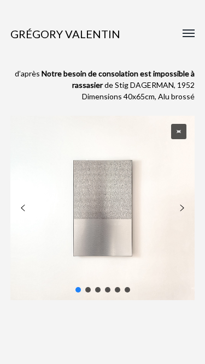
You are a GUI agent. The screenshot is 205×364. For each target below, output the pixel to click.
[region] (102, 208)
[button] (179, 131)
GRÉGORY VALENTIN (65, 33)
